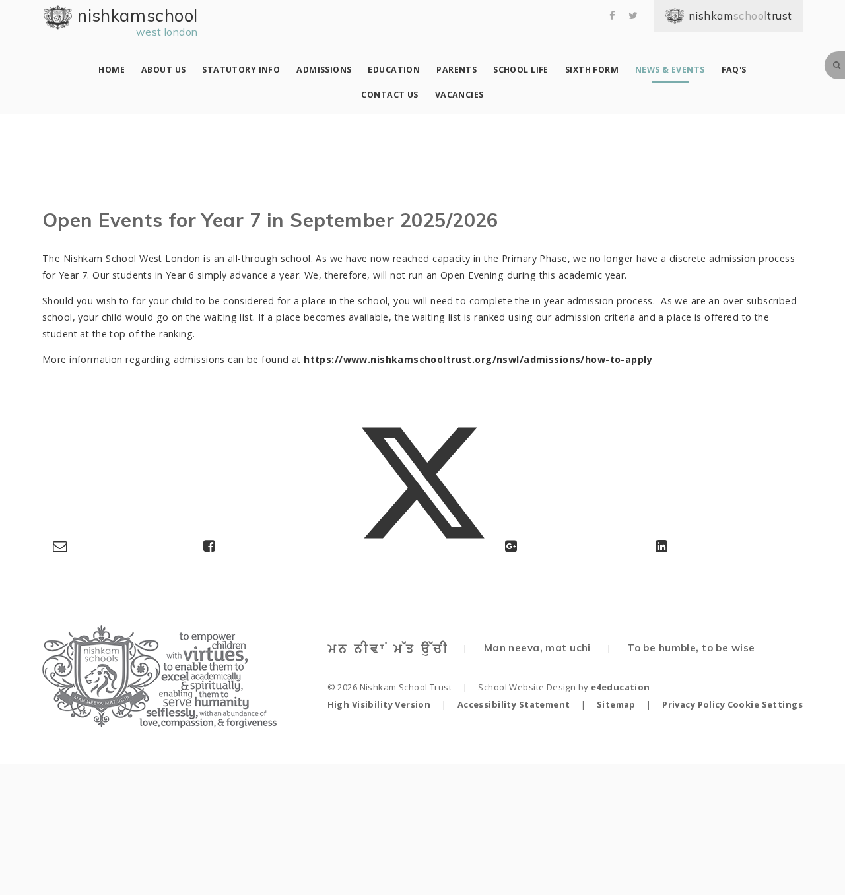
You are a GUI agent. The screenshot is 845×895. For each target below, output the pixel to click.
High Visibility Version (379, 704)
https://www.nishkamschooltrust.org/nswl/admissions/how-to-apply (478, 359)
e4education (620, 687)
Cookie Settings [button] (765, 704)
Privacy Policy (693, 704)
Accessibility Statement (513, 704)
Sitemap (616, 704)
